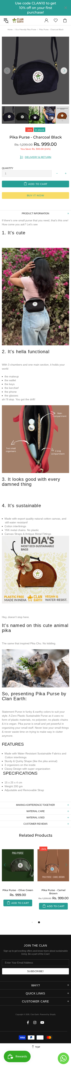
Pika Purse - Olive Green (17, 890)
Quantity (7, 168)
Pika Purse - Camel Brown (53, 892)
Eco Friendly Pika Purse (26, 29)
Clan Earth (17, 20)
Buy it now (35, 195)
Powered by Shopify (48, 1014)
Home (10, 29)
